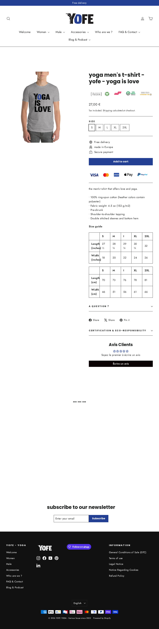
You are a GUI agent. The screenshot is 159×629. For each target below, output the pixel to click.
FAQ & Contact (128, 32)
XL (115, 127)
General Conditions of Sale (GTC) (127, 552)
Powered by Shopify (102, 618)
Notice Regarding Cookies (123, 570)
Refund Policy (116, 576)
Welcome (25, 32)
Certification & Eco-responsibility (117, 330)
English (78, 603)
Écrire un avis (121, 363)
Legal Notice (116, 564)
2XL (125, 127)
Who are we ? (103, 32)
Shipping (107, 110)
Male (59, 32)
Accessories (78, 32)
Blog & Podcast (78, 40)
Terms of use (116, 558)
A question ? (99, 306)
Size (92, 121)
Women (42, 32)
